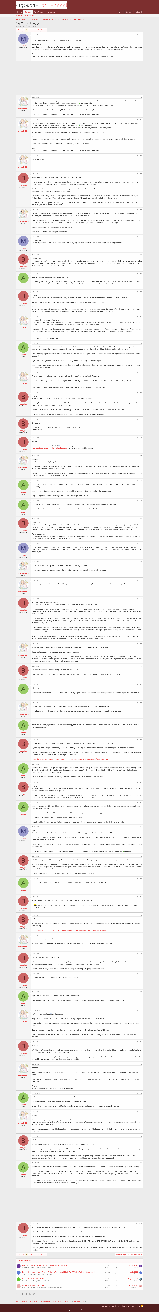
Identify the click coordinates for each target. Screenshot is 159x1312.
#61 (141, 316)
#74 (141, 599)
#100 (140, 1223)
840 (38, 30)
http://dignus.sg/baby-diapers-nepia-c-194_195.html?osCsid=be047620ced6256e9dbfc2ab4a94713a (70, 759)
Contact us (104, 1306)
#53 (141, 119)
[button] (44, 12)
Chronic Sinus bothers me (33, 1278)
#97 (141, 1111)
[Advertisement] (79, 77)
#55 (141, 174)
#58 (141, 255)
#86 (141, 878)
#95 (141, 1064)
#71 (141, 543)
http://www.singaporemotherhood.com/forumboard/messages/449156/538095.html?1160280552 (69, 930)
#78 (141, 703)
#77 (141, 684)
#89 (141, 935)
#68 (141, 480)
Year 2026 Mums (46, 1281)
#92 (141, 992)
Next (42, 30)
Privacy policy (125, 1306)
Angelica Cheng (27, 1274)
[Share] (137, 34)
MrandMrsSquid (27, 1281)
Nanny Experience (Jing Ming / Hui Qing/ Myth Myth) (44, 1265)
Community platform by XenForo (79, 1310)
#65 (141, 419)
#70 (141, 519)
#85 (141, 856)
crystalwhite (21, 26)
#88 (141, 915)
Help (132, 1306)
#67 (141, 456)
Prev (19, 30)
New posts (19, 16)
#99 (141, 1163)
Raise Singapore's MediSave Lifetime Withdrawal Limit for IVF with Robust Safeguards (58, 1272)
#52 (141, 97)
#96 (141, 1093)
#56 (141, 210)
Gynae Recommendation (33, 1285)
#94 (141, 1042)
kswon (24, 1267)
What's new (38, 12)
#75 (141, 644)
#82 (141, 782)
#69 (141, 500)
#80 (141, 739)
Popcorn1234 (26, 1287)
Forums (28, 12)
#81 (141, 764)
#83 (141, 802)
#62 (141, 343)
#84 (141, 827)
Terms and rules (114, 1306)
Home (19, 12)
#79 (141, 721)
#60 (141, 292)
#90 (141, 954)
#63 (141, 372)
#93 (141, 1010)
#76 (141, 666)
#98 (141, 1136)
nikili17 (136, 1280)
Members (51, 12)
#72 (141, 562)
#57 (141, 237)
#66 (141, 437)
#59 (141, 273)
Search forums (29, 16)
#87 (141, 897)
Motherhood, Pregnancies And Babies (50, 1287)
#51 (141, 34)
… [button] (34, 30)
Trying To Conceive (46, 1274)
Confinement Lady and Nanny (44, 1267)
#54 (141, 155)
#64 (141, 392)
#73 (141, 580)
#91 (141, 974)
